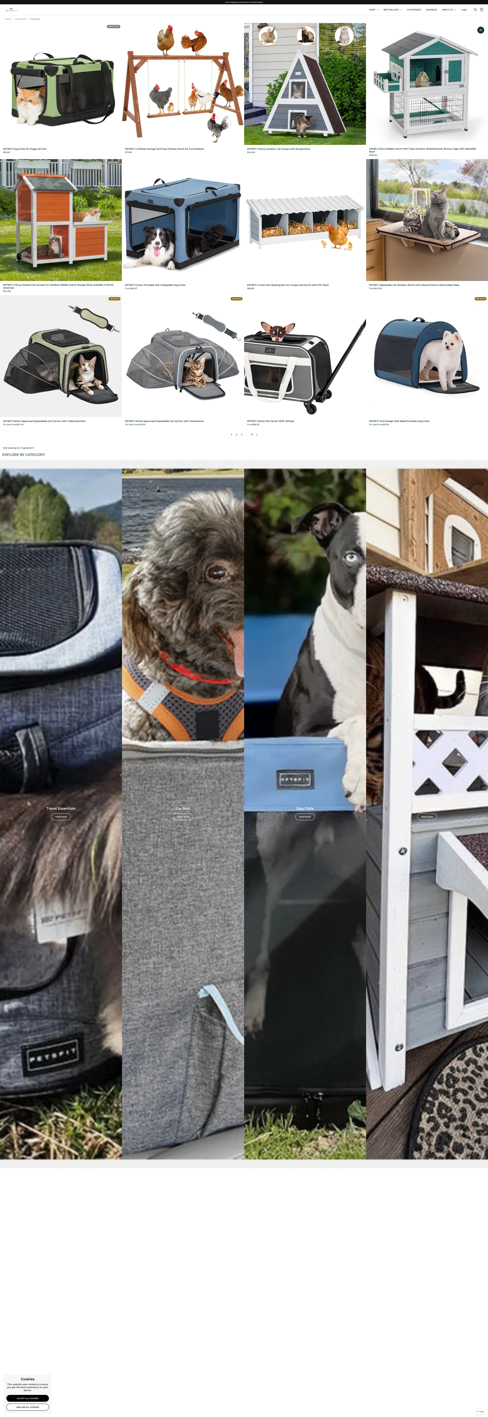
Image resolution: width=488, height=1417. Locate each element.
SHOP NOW (61, 817)
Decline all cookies (27, 1407)
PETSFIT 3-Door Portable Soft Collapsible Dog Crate (183, 227)
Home (8, 19)
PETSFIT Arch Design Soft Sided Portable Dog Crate (427, 362)
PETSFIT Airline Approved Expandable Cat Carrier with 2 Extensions (183, 362)
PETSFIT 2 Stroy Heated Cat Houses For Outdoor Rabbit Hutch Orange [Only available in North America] (61, 227)
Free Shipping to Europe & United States (244, 2)
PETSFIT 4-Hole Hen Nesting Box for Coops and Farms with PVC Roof (305, 227)
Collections (20, 19)
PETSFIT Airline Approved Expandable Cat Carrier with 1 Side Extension (61, 362)
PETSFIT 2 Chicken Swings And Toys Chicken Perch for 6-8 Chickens (183, 91)
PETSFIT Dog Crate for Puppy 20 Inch (61, 91)
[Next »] (256, 434)
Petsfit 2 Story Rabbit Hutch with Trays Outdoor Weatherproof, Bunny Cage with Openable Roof (427, 91)
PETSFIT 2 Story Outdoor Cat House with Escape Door (305, 91)
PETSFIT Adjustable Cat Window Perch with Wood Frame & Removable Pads (427, 227)
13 (252, 434)
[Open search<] (475, 9)
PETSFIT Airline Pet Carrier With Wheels (305, 362)
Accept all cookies (28, 1398)
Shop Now (427, 817)
